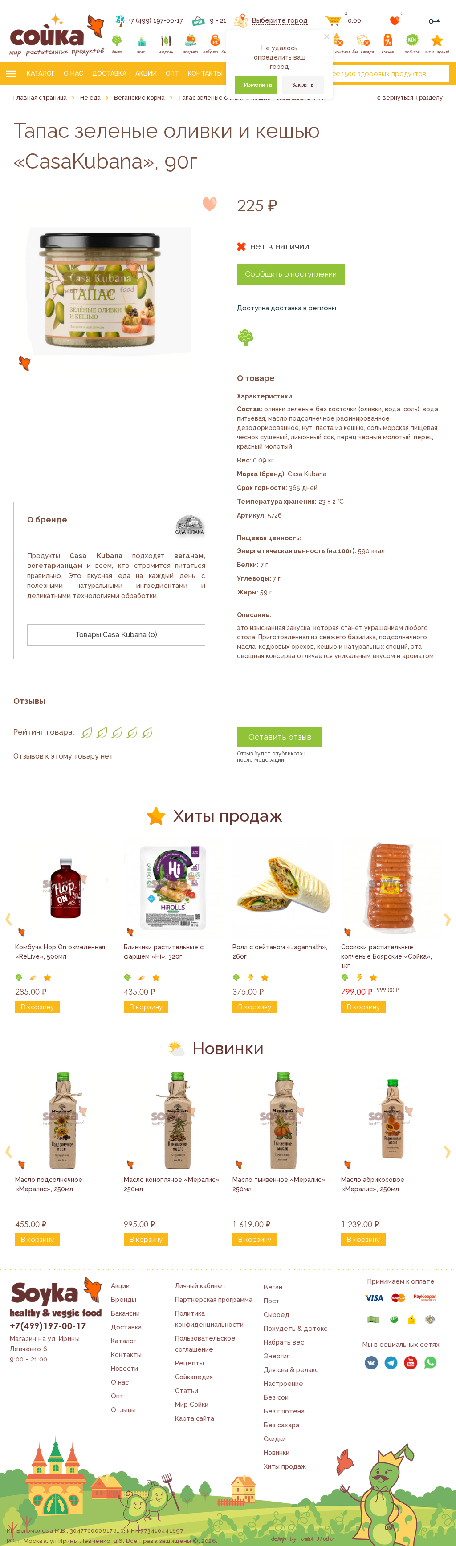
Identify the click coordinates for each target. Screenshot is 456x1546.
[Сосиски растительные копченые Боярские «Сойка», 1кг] (391, 888)
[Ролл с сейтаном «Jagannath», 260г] (282, 888)
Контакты (205, 73)
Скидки (275, 1438)
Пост (272, 1301)
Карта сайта (194, 1418)
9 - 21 (218, 20)
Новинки (276, 1452)
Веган (273, 1287)
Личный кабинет (200, 1285)
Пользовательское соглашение (205, 1343)
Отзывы (123, 1409)
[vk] (371, 1362)
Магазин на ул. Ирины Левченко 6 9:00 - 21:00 (45, 1349)
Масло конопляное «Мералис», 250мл (173, 1184)
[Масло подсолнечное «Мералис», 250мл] (65, 1120)
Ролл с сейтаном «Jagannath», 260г (280, 952)
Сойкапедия (194, 1377)
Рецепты (189, 1363)
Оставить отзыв (279, 737)
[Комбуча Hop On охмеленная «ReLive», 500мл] (65, 888)
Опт (172, 73)
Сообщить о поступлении (291, 273)
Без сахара (281, 1425)
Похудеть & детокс (295, 1328)
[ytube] (410, 1362)
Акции (146, 73)
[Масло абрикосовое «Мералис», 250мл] (391, 1120)
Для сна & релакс (291, 1369)
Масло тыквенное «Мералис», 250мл (280, 1184)
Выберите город (280, 20)
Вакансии (125, 1313)
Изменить (258, 85)
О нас (73, 73)
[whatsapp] (430, 1362)
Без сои (276, 1397)
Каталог (41, 73)
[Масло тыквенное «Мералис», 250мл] (282, 1120)
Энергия (277, 1356)
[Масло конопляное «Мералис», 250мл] (174, 1120)
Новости (124, 1368)
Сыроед (276, 1314)
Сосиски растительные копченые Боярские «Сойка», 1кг (387, 956)
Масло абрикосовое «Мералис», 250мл (373, 1184)
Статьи (186, 1390)
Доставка (109, 73)
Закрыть (303, 85)
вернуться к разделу (413, 97)
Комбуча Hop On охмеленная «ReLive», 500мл (61, 952)
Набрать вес (284, 1342)
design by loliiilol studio (302, 1538)
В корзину (37, 1007)
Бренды (123, 1299)
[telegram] (391, 1362)
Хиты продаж (285, 1466)
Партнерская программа (213, 1299)
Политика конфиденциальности (209, 1318)
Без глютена (284, 1411)
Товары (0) (116, 634)
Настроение (283, 1383)
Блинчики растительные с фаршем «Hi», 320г (164, 952)
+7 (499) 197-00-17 (155, 20)
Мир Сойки (191, 1404)
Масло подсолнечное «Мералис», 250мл (49, 1184)
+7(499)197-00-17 (48, 1325)
